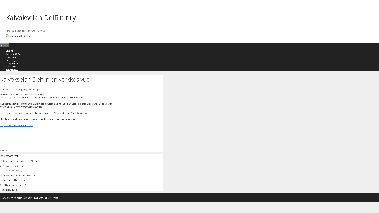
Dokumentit (11, 66)
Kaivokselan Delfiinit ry (41, 17)
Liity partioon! (12, 63)
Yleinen (3, 150)
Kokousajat (11, 60)
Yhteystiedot (12, 69)
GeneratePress (51, 197)
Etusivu (9, 50)
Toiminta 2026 (13, 54)
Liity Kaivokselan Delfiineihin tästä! (16, 125)
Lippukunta (11, 57)
